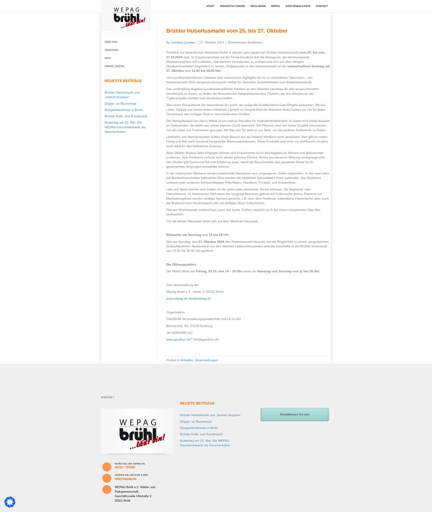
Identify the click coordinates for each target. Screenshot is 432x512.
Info (108, 58)
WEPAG (275, 6)
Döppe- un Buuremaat (120, 103)
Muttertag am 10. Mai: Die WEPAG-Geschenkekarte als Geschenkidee (125, 127)
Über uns (111, 42)
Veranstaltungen (232, 6)
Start (210, 6)
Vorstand (111, 50)
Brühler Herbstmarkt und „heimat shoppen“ (210, 415)
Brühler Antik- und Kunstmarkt (126, 116)
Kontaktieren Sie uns (294, 414)
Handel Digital (115, 66)
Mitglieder (258, 6)
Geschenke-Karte (298, 6)
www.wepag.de (177, 298)
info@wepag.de (200, 298)
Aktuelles (186, 360)
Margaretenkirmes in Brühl (123, 110)
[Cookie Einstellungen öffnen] (9, 506)
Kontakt (322, 6)
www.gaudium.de (178, 339)
